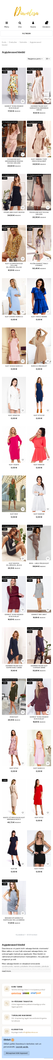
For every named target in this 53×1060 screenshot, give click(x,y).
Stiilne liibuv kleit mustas (14, 212)
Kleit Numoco (39, 768)
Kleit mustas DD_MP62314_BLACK (14, 564)
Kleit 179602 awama (39, 317)
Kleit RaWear (39, 465)
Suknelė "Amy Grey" (39, 614)
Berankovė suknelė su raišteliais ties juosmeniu (14, 919)
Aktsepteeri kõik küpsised (16, 1053)
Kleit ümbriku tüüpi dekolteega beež (39, 160)
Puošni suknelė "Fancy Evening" (39, 264)
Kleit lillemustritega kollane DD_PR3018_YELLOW (14, 265)
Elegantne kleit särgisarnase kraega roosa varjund (14, 161)
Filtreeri (26, 33)
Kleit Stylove (39, 415)
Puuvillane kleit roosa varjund (39, 213)
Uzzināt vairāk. (22, 1047)
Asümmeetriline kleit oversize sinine (39, 667)
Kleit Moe (14, 514)
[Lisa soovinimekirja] (23, 101)
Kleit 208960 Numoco (14, 317)
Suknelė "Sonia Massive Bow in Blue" (14, 107)
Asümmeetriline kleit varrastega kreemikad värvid (39, 108)
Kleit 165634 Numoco (14, 366)
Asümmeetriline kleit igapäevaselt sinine (14, 667)
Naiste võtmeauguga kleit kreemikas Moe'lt (14, 818)
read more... (7, 971)
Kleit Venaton (14, 415)
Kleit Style (14, 768)
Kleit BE (14, 869)
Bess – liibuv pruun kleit (39, 563)
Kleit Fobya (39, 869)
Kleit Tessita (14, 465)
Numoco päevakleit (39, 366)
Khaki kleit (14, 717)
